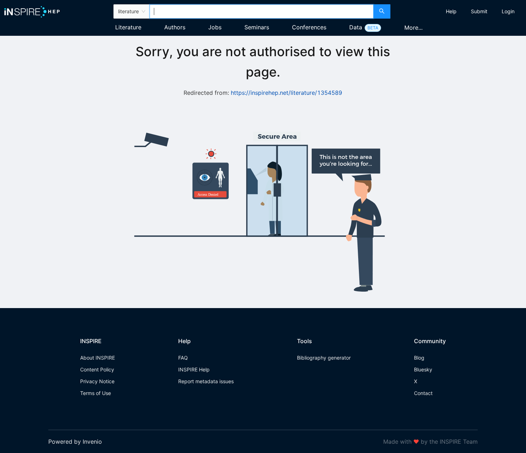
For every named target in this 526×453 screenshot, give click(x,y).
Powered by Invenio (75, 441)
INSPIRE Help (194, 369)
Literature (128, 27)
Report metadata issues (206, 381)
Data (355, 27)
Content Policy (97, 369)
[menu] (459, 11)
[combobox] (262, 11)
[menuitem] (451, 11)
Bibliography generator (324, 358)
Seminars (256, 27)
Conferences (309, 27)
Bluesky (423, 369)
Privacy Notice (97, 381)
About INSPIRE (97, 358)
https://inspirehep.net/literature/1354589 (286, 92)
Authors (174, 27)
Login (508, 11)
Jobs (214, 27)
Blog (419, 358)
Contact (423, 393)
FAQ (183, 358)
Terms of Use (95, 393)
